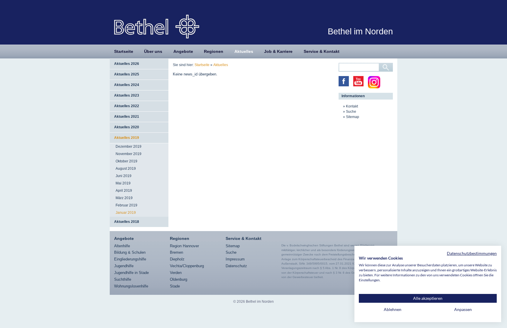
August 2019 (126, 168)
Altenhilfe (122, 246)
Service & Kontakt (321, 51)
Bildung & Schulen (130, 252)
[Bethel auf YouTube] (358, 81)
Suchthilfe (122, 279)
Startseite (123, 51)
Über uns (153, 51)
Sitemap (352, 117)
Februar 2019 (126, 205)
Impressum (235, 259)
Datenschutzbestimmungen (472, 253)
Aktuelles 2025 (126, 74)
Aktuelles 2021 (126, 116)
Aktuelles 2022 (126, 106)
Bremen (176, 252)
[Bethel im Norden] (156, 26)
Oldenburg (178, 279)
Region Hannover (184, 246)
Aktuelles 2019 (126, 137)
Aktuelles (243, 51)
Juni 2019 (123, 176)
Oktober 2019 (126, 161)
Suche (351, 111)
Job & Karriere (278, 51)
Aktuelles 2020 (126, 127)
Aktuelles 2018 (126, 221)
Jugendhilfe (123, 266)
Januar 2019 (126, 212)
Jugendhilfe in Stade (131, 272)
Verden (176, 272)
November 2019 (128, 154)
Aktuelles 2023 (126, 95)
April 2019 (124, 190)
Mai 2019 (123, 183)
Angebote (183, 51)
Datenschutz (236, 266)
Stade (175, 286)
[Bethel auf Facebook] (344, 81)
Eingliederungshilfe (130, 259)
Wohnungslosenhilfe (131, 286)
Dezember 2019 (128, 146)
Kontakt (352, 106)
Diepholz (177, 259)
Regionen (213, 51)
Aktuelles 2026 (126, 63)
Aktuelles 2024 (126, 85)
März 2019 (124, 198)
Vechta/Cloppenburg (187, 266)
